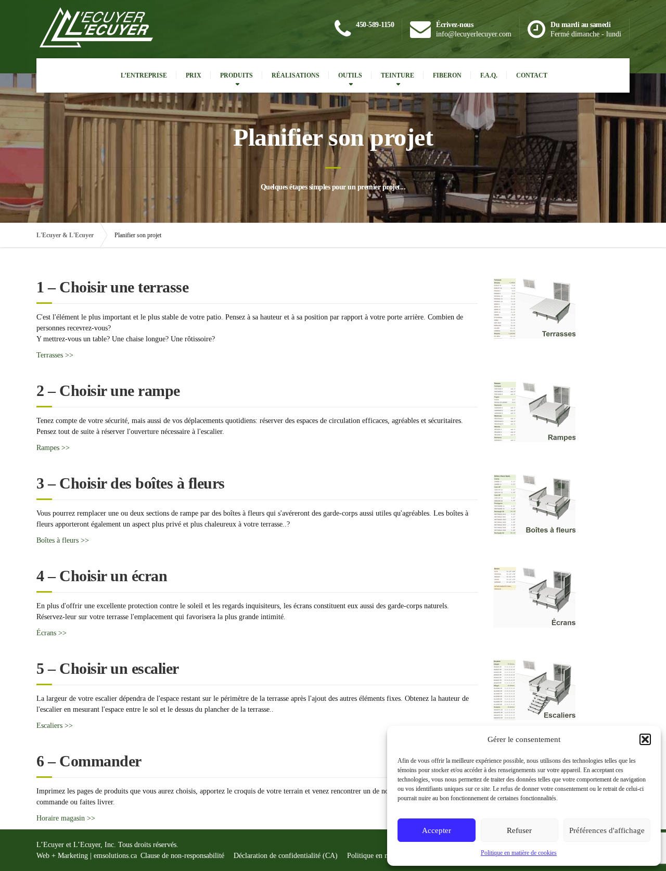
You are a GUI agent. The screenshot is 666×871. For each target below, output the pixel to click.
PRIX (193, 75)
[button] (645, 739)
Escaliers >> (54, 725)
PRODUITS (236, 75)
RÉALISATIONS (295, 75)
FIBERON (447, 75)
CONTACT (531, 75)
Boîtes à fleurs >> (62, 540)
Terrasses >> (54, 355)
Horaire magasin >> (65, 818)
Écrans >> (51, 633)
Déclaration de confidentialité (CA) (286, 856)
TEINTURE (397, 75)
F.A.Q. (488, 75)
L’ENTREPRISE (144, 75)
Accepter (436, 830)
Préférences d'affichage (607, 830)
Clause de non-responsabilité (182, 856)
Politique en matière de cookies (519, 852)
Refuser (519, 830)
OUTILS (350, 75)
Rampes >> (53, 448)
